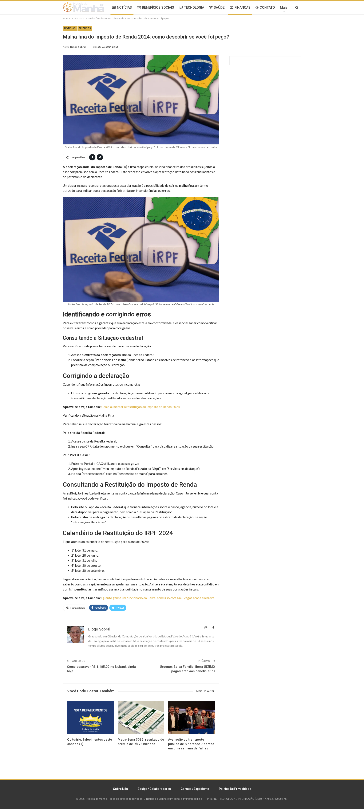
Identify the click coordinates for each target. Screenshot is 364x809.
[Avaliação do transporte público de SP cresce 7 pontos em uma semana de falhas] (191, 717)
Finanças (85, 28)
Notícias (69, 28)
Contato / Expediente (195, 788)
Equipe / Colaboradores (154, 788)
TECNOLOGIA (194, 7)
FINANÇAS (242, 7)
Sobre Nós (120, 788)
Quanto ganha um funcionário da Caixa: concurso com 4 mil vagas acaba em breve (157, 598)
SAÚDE (219, 7)
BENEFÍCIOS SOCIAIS (158, 7)
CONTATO (267, 7)
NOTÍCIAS (124, 7)
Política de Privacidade (235, 788)
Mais (284, 7)
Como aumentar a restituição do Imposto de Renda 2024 (140, 407)
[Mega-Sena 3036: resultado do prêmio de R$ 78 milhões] (141, 717)
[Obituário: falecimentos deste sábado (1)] (90, 717)
